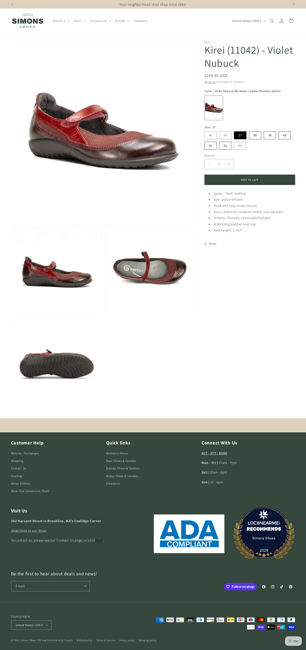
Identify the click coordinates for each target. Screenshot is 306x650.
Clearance (113, 483)
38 (255, 135)
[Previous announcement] (12, 4)
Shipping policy (147, 640)
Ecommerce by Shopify (60, 640)
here (99, 540)
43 (240, 145)
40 (284, 135)
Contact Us (18, 468)
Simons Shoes (264, 538)
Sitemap (16, 476)
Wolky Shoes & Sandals (122, 476)
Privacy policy (127, 640)
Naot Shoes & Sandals (121, 461)
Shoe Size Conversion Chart (30, 491)
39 (270, 135)
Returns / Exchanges (25, 453)
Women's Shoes (117, 453)
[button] (60, 20)
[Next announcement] (293, 4)
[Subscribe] (84, 586)
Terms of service (105, 640)
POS (39, 640)
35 (210, 135)
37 (240, 135)
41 (210, 145)
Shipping (209, 82)
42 (225, 145)
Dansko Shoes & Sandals (123, 468)
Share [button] (212, 243)
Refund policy (84, 640)
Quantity (209, 155)
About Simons (21, 483)
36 (225, 135)
